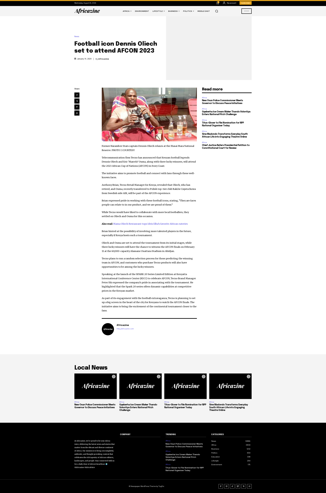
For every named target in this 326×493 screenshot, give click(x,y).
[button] (216, 11)
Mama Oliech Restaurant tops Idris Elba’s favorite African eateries (150, 223)
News (76, 37)
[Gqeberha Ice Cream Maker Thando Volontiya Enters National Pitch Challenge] (140, 386)
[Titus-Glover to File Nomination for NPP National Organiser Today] (185, 386)
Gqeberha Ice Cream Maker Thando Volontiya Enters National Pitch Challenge (138, 407)
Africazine (103, 59)
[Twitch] (238, 486)
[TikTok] (232, 486)
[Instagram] (226, 486)
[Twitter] (76, 101)
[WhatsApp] (76, 113)
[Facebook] (76, 95)
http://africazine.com (125, 329)
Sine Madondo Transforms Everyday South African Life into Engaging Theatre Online (228, 407)
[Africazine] (108, 329)
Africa (204, 98)
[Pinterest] (76, 107)
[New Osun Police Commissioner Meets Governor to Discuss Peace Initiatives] (95, 386)
